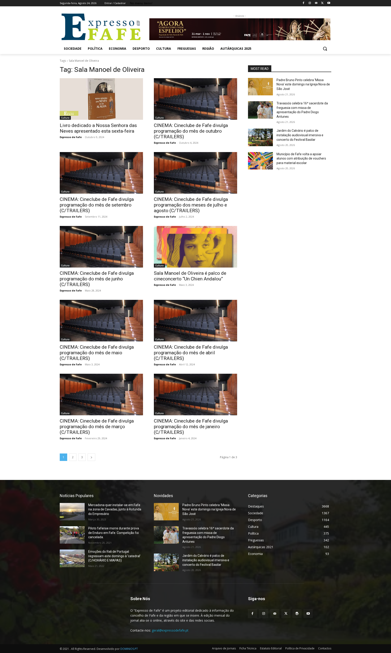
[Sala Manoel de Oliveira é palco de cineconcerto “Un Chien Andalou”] (195, 247)
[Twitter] (322, 3)
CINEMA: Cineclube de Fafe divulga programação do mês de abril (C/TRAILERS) (191, 352)
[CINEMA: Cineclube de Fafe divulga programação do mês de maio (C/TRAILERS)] (101, 320)
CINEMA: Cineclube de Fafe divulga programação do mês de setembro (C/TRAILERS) (97, 205)
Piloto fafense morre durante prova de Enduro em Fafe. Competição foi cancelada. (113, 532)
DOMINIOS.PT (129, 649)
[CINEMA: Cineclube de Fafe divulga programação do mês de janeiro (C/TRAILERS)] (195, 394)
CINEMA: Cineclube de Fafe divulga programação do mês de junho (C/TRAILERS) (97, 278)
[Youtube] (328, 3)
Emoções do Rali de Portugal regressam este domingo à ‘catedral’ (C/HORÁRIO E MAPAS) (114, 556)
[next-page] (91, 457)
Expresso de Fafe (71, 137)
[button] (324, 48)
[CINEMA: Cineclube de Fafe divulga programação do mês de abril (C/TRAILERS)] (195, 320)
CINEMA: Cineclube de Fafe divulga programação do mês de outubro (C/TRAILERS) (191, 131)
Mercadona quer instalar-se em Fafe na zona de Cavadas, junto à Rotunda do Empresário (114, 509)
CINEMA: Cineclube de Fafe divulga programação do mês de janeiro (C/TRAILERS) (191, 426)
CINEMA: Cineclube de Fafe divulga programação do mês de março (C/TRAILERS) (97, 426)
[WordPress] (297, 613)
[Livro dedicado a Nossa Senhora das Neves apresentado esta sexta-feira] (101, 99)
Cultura (65, 117)
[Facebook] (303, 3)
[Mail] (316, 3)
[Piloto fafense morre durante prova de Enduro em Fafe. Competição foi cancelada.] (72, 535)
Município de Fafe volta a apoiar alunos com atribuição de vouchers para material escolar (301, 158)
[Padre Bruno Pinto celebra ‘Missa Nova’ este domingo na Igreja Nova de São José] (260, 86)
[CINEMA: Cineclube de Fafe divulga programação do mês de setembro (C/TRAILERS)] (101, 173)
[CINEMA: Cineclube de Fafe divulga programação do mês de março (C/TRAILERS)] (101, 394)
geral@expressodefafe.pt (170, 630)
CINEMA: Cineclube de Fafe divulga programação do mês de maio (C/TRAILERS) (97, 352)
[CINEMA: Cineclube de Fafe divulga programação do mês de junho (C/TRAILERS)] (101, 247)
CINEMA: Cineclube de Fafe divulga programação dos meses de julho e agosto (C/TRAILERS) (191, 205)
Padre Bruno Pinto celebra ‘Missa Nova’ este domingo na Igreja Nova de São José (303, 84)
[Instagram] (309, 3)
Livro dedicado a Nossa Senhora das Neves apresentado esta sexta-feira (98, 128)
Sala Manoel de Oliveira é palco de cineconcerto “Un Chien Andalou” (190, 276)
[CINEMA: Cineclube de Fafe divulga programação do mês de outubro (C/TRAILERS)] (195, 99)
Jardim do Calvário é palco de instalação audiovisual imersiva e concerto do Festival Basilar (300, 135)
